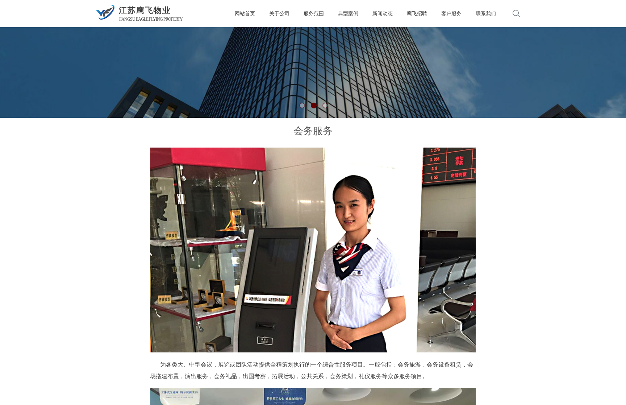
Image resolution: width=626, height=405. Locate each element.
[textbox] (507, 13)
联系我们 (486, 13)
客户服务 (451, 13)
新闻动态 (382, 13)
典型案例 (348, 13)
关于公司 (279, 13)
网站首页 (245, 13)
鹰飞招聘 (417, 13)
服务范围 (314, 13)
